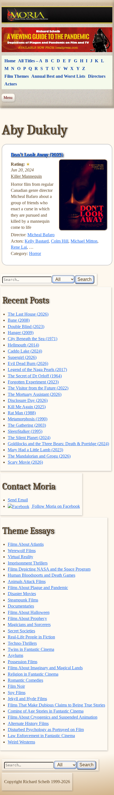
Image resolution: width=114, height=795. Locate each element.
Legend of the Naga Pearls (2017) (37, 369)
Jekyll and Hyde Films (27, 698)
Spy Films (16, 692)
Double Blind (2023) (26, 326)
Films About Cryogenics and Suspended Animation (52, 717)
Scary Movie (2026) (25, 462)
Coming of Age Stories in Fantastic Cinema (46, 711)
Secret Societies (21, 631)
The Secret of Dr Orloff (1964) (35, 376)
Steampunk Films (23, 600)
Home (9, 60)
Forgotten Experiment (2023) (33, 382)
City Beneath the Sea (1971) (32, 338)
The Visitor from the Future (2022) (38, 388)
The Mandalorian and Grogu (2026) (39, 456)
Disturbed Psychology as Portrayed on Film (46, 729)
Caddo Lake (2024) (25, 351)
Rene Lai (19, 247)
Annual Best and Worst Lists (58, 76)
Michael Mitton (84, 241)
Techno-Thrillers (22, 643)
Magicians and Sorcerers (29, 624)
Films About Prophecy (27, 618)
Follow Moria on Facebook (55, 506)
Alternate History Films (28, 723)
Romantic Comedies (25, 680)
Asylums (15, 655)
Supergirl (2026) (22, 357)
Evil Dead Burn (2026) (28, 363)
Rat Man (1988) (22, 412)
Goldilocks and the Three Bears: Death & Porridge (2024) (58, 443)
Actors (10, 84)
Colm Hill (59, 241)
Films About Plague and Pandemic (38, 587)
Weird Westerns (21, 742)
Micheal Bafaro (41, 234)
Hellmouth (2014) (23, 345)
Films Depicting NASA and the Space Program (49, 569)
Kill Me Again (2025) (27, 406)
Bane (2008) (19, 320)
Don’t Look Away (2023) (37, 155)
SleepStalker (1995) (25, 431)
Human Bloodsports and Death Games (41, 575)
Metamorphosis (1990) (27, 419)
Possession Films (22, 661)
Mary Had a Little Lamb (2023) (35, 449)
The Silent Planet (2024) (29, 437)
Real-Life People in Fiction (31, 637)
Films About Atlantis (26, 544)
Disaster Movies (22, 593)
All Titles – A (30, 60)
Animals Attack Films (27, 581)
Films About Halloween (29, 612)
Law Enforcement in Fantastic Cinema (41, 735)
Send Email (18, 500)
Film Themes (16, 76)
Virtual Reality (20, 556)
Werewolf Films (22, 550)
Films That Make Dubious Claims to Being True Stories (56, 705)
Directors (96, 76)
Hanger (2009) (20, 332)
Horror (35, 253)
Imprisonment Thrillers (28, 563)
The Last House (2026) (28, 314)
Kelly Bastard (37, 241)
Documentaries (21, 606)
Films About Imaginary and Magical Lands (45, 667)
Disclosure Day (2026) (28, 400)
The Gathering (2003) (27, 425)
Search (84, 279)
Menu (8, 97)
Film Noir (16, 686)
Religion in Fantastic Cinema (33, 674)
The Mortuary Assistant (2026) (34, 394)
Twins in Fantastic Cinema (31, 649)
